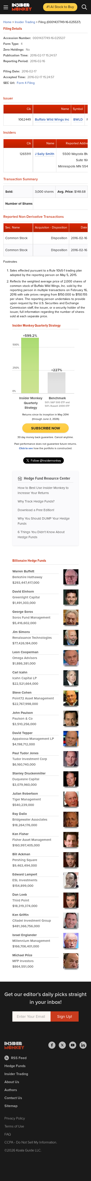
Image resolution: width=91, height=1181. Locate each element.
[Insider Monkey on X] (64, 1045)
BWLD (78, 119)
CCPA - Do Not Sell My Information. (30, 1142)
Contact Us (13, 1097)
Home (7, 22)
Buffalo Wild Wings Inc (52, 119)
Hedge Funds (15, 1065)
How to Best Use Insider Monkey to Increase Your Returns (43, 490)
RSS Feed (19, 1057)
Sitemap (10, 1105)
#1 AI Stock (60, 6)
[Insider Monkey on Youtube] (74, 1045)
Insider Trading (25, 22)
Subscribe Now (45, 428)
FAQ (7, 1134)
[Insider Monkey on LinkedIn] (83, 1045)
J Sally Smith (44, 153)
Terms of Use (14, 1126)
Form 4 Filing (26, 83)
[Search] (84, 7)
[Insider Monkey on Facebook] (53, 1045)
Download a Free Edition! (36, 510)
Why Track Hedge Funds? (36, 501)
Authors (10, 1089)
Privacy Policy (14, 1118)
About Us (11, 1081)
